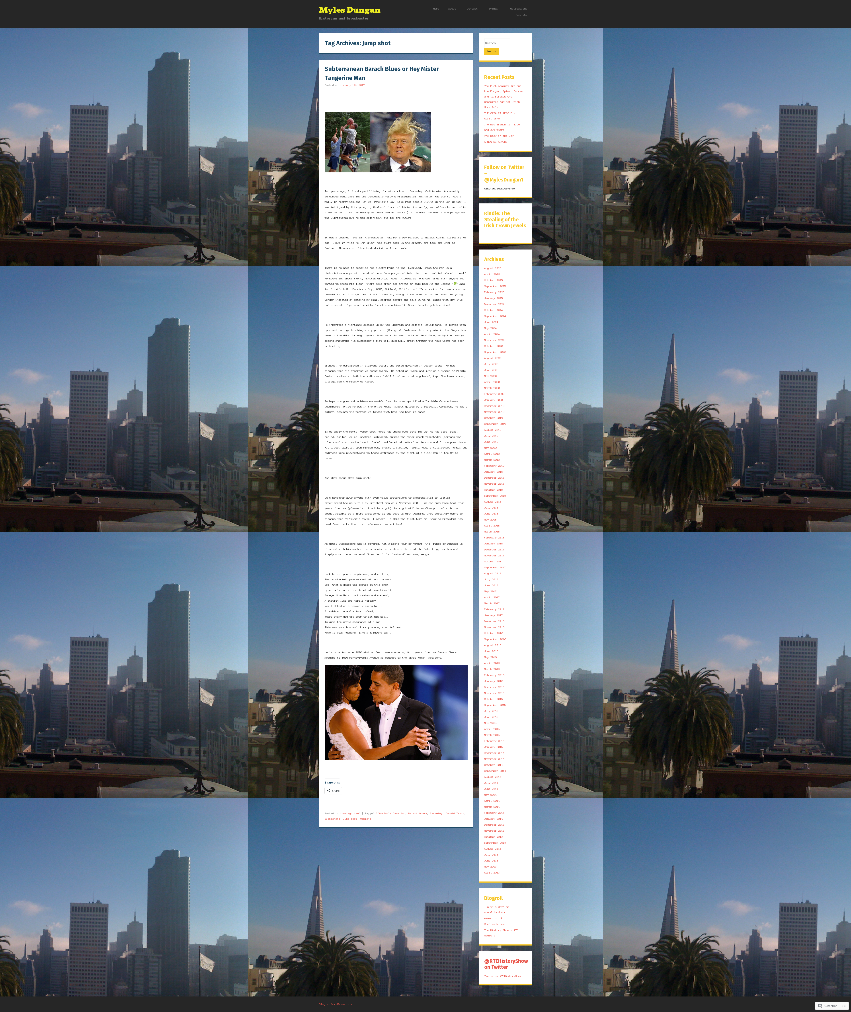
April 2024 (492, 334)
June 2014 (491, 788)
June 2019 (491, 441)
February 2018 (494, 537)
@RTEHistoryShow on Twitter (506, 964)
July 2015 (491, 711)
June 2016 (491, 651)
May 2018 (490, 519)
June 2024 (491, 322)
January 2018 (493, 543)
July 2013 (491, 854)
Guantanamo (332, 818)
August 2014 (492, 776)
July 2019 (491, 435)
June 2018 (491, 513)
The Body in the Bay (499, 135)
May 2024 (490, 328)
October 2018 (493, 489)
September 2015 (495, 705)
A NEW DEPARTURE (495, 141)
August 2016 (492, 645)
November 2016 (494, 627)
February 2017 (494, 609)
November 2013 (494, 830)
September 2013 (495, 842)
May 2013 (490, 866)
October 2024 (493, 310)
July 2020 (491, 364)
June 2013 (491, 860)
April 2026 (492, 274)
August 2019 (492, 429)
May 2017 (490, 591)
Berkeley (436, 813)
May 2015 (490, 722)
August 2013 (492, 848)
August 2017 (492, 573)
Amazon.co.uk (493, 918)
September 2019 (495, 423)
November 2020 (494, 340)
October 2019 (493, 417)
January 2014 (493, 818)
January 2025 (493, 298)
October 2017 (493, 561)
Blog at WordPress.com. (336, 1004)
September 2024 (495, 316)
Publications (518, 8)
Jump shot (350, 818)
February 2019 (494, 465)
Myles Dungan (350, 10)
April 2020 (492, 381)
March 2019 (492, 459)
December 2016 (494, 621)
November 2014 (494, 758)
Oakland (365, 818)
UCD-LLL (522, 14)
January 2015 (493, 746)
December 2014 (494, 752)
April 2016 (492, 663)
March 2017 (492, 603)
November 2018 (494, 483)
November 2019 (494, 411)
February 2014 (494, 812)
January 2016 (493, 681)
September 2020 (495, 352)
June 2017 (491, 585)
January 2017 (493, 615)
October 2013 (493, 836)
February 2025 (494, 292)
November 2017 (494, 555)
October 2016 (493, 633)
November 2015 (494, 693)
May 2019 (490, 447)
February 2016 (494, 675)
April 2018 (492, 525)
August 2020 (492, 358)
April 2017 (492, 597)
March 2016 (492, 669)
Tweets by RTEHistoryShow (502, 976)
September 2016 (495, 639)
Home (436, 8)
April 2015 (492, 728)
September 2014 (495, 770)
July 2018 (491, 507)
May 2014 (490, 794)
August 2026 (492, 268)
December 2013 (494, 824)
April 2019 (492, 453)
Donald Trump (455, 813)
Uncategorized (350, 813)
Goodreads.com (494, 924)
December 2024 (494, 304)
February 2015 (494, 740)
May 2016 (490, 657)
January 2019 (493, 471)
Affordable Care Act (390, 813)
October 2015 (493, 699)
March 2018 (492, 531)
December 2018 (494, 477)
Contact (472, 8)
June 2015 (491, 717)
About (452, 8)
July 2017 (491, 579)
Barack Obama (417, 813)
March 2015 (492, 734)
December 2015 (494, 687)
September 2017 (495, 567)
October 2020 (493, 346)
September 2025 (495, 286)
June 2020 (491, 370)
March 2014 (492, 806)
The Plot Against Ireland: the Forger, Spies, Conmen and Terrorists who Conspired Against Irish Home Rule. (503, 96)
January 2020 (493, 399)
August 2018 (492, 501)
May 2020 (490, 375)
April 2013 (492, 872)
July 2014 (491, 782)
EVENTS (493, 8)
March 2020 (492, 387)
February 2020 (494, 393)
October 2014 (493, 764)
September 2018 (495, 495)
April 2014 (492, 800)
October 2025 (493, 280)
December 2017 (494, 549)
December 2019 (494, 405)
